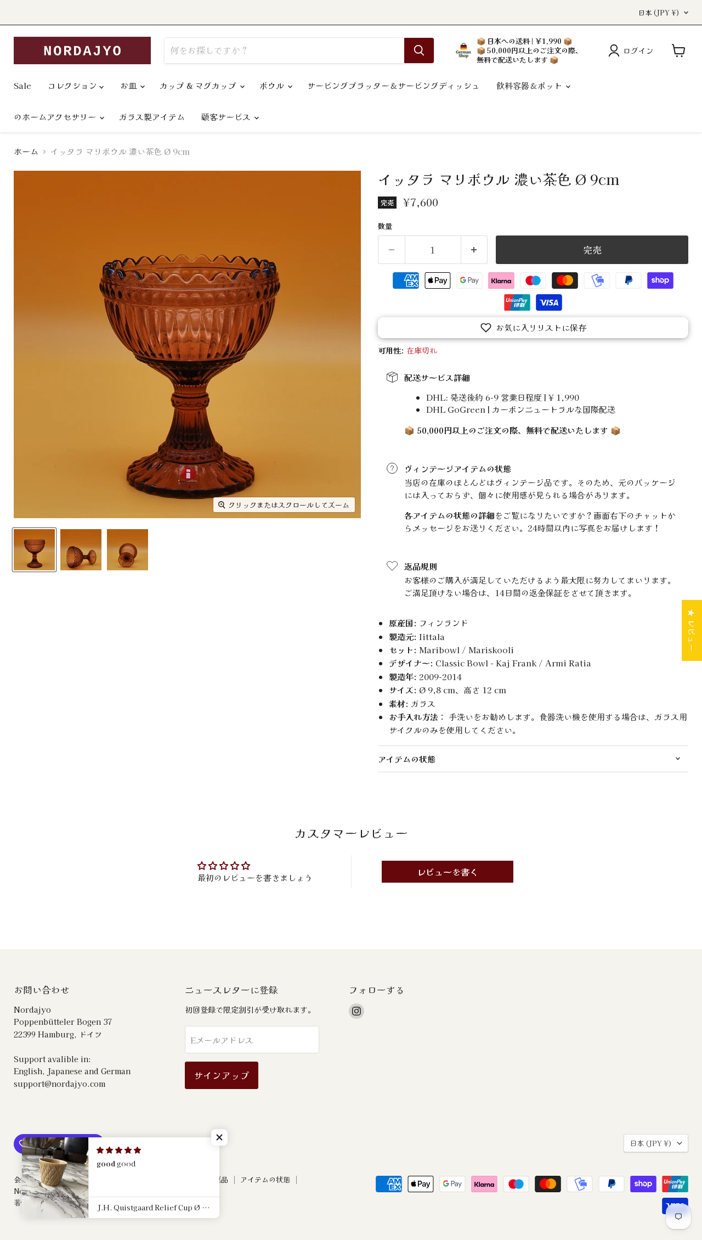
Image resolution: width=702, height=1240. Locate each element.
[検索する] (419, 50)
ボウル (272, 85)
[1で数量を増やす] (474, 249)
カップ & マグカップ (199, 85)
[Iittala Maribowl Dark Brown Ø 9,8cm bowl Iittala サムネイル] (34, 549)
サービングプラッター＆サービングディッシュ (393, 85)
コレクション (73, 85)
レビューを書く (447, 871)
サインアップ (222, 1075)
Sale (22, 85)
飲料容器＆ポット (530, 85)
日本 (659, 13)
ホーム (26, 151)
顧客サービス (227, 116)
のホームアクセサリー (56, 116)
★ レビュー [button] (692, 630)
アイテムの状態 (265, 1179)
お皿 (129, 85)
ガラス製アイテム (152, 116)
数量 (385, 226)
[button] (533, 327)
